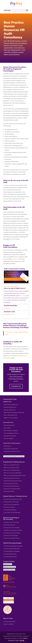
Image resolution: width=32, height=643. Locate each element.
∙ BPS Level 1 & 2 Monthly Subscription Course (14, 475)
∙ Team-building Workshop (9, 509)
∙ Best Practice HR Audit (9, 525)
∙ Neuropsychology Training (9, 554)
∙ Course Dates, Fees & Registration (12, 512)
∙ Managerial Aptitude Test (9, 407)
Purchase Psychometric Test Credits (14, 456)
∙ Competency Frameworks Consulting (12, 530)
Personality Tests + (8, 422)
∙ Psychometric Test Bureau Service (11, 451)
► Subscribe (7, 308)
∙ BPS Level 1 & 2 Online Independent (12, 473)
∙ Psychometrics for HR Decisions (11, 486)
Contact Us (16, 386)
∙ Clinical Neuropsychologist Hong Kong (12, 546)
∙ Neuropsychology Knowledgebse (11, 551)
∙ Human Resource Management (11, 504)
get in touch (23, 295)
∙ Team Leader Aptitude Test (10, 415)
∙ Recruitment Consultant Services (11, 538)
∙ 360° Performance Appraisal (10, 430)
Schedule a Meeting (9, 569)
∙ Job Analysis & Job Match (9, 435)
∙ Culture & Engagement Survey (10, 433)
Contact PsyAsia (8, 561)
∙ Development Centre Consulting (11, 527)
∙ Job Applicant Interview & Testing (11, 533)
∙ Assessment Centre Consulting (11, 522)
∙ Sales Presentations (8, 438)
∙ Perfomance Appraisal (9, 507)
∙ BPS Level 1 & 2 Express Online (11, 467)
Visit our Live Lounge (9, 567)
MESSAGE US (7, 564)
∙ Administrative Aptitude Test (10, 404)
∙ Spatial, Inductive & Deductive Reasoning (13, 412)
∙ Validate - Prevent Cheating (10, 417)
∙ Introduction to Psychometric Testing (12, 480)
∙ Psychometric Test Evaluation (10, 535)
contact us (15, 259)
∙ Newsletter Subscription (9, 621)
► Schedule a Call (9, 314)
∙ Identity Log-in (7, 446)
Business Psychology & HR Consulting (11, 518)
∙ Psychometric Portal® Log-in (10, 448)
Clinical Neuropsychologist (12, 543)
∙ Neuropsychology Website (10, 556)
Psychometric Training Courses (14, 462)
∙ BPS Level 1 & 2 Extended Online (11, 470)
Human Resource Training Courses (15, 496)
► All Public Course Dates (11, 286)
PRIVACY (17, 640)
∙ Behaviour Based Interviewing (10, 502)
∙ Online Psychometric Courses (10, 483)
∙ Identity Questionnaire (9, 425)
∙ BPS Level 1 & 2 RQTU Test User (11, 465)
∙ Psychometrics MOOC (8, 491)
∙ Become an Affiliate (8, 624)
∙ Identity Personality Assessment (11, 478)
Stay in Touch (8, 618)
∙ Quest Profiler (6, 428)
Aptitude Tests (7, 401)
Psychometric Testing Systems (11, 443)
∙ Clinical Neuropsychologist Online (11, 548)
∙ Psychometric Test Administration (11, 488)
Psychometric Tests (10, 399)
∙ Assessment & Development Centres (12, 499)
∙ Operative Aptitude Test (9, 409)
